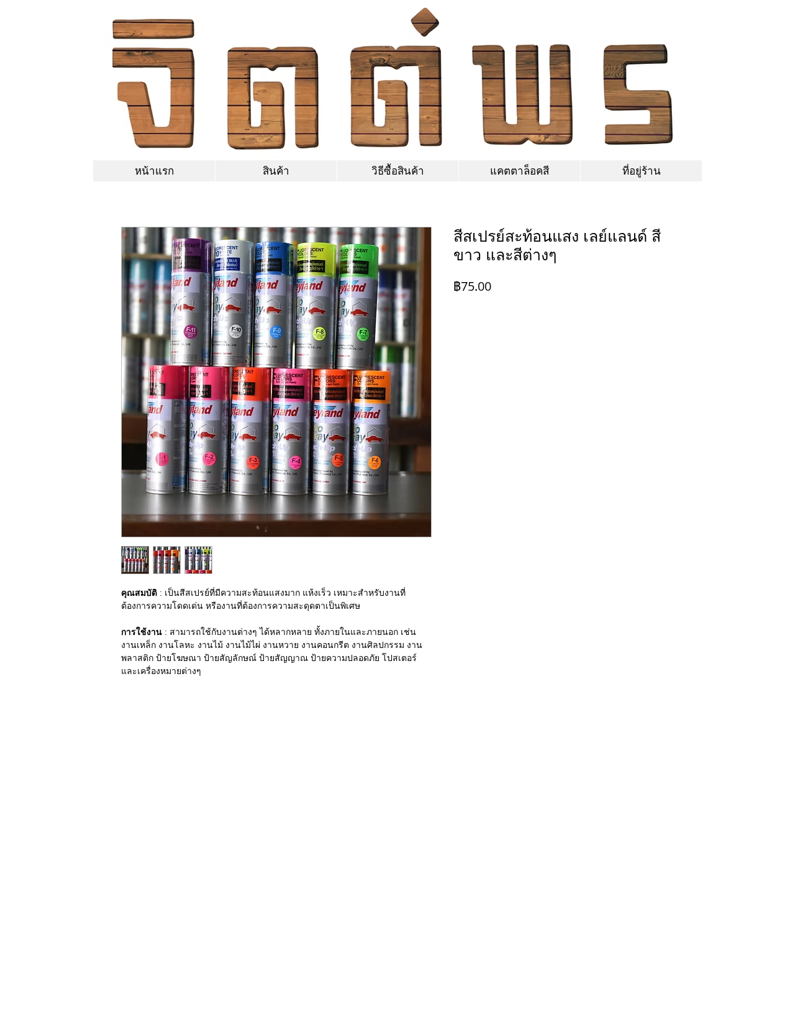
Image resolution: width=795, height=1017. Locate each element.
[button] (519, 170)
